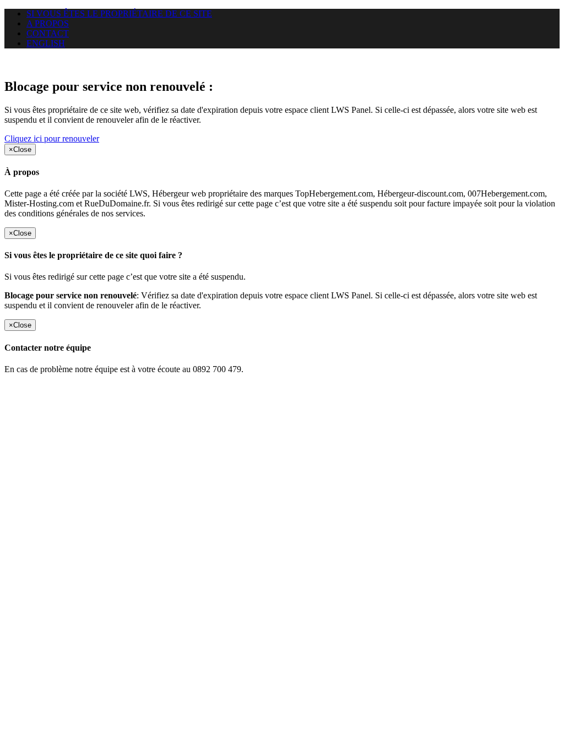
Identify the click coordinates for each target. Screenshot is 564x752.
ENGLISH (45, 43)
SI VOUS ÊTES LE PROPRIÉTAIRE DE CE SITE (119, 13)
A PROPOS (47, 23)
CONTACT (47, 33)
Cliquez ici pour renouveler (51, 138)
